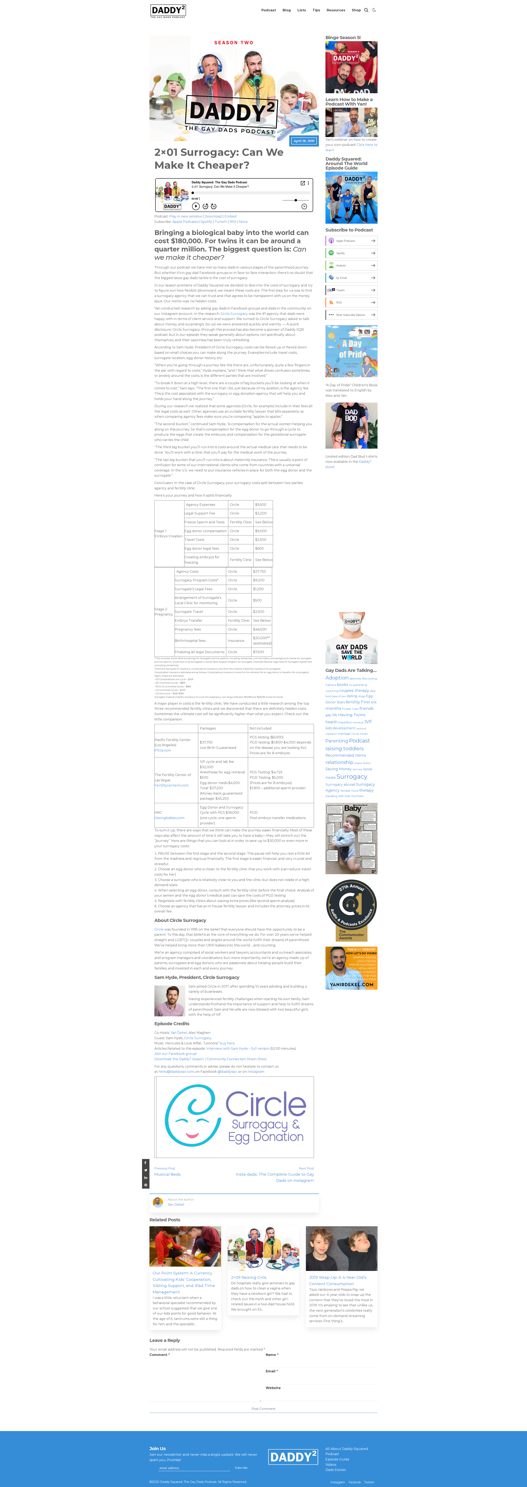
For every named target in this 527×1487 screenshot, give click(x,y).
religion (358, 763)
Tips (316, 10)
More (243, 222)
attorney (355, 678)
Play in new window (185, 216)
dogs (361, 696)
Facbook (355, 1482)
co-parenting (358, 684)
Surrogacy (351, 776)
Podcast (268, 10)
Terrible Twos (349, 790)
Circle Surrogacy (234, 314)
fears (341, 702)
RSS (233, 222)
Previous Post (164, 1168)
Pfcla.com (163, 750)
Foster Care (350, 708)
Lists (301, 10)
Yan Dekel (178, 1033)
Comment (159, 1355)
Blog (287, 10)
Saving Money (338, 769)
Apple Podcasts (185, 222)
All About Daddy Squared (346, 1449)
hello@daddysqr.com (176, 1072)
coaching (331, 690)
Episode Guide (337, 1459)
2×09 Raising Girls (248, 1277)
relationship (339, 762)
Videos (330, 1465)
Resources (336, 10)
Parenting (336, 741)
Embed (230, 216)
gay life (331, 715)
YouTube (357, 796)
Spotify (206, 222)
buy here (227, 1043)
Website (273, 1388)
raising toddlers (344, 749)
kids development (340, 728)
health (331, 722)
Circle (159, 929)
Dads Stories (335, 1470)
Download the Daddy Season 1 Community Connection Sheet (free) (210, 1059)
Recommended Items (345, 755)
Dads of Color (339, 696)
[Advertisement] (351, 541)
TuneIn (221, 222)
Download (213, 216)
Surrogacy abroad (340, 785)
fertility (353, 701)
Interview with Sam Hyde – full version (238, 1049)
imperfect (345, 722)
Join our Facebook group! (175, 1054)
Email (272, 1371)
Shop (356, 10)
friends (366, 708)
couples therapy (354, 690)
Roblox (367, 763)
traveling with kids (337, 796)
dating (352, 696)
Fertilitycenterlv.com (172, 785)
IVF (368, 722)
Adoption (337, 678)
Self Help (357, 769)
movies (355, 734)
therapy (366, 790)
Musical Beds (167, 1174)
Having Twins (351, 714)
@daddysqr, (227, 1072)
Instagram (256, 1072)
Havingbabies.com (169, 818)
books (342, 684)
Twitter (369, 1482)
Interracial (358, 722)
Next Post (306, 1168)
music (364, 733)
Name (272, 1355)
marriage (344, 733)
